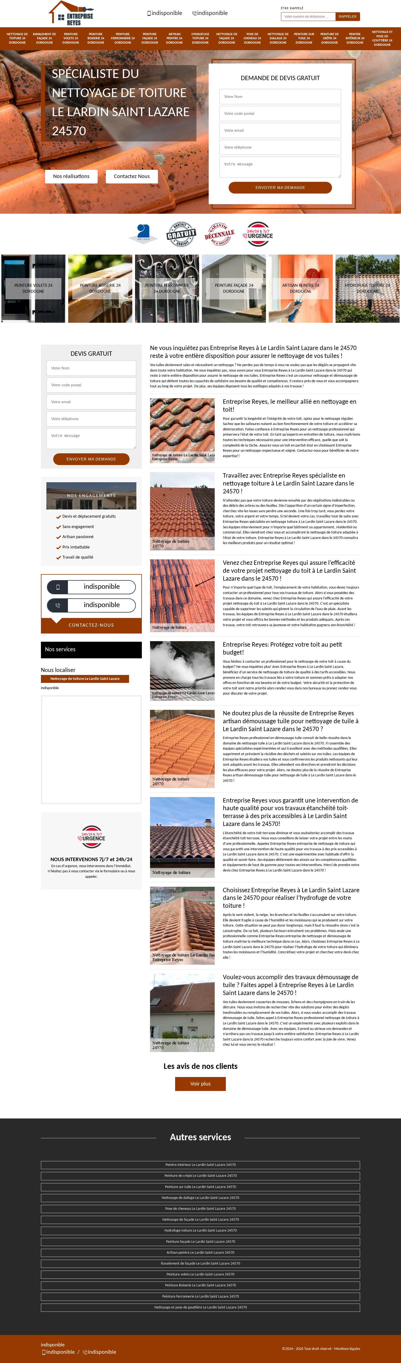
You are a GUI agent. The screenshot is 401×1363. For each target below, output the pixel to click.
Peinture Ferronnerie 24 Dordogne (123, 38)
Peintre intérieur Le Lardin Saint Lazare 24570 (201, 1165)
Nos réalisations (71, 176)
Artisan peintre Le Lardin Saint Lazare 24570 (200, 1253)
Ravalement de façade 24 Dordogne (44, 38)
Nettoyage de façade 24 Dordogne (226, 38)
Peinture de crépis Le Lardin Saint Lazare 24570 (200, 1176)
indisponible (167, 13)
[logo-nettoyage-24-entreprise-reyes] (72, 13)
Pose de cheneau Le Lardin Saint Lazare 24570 (200, 1209)
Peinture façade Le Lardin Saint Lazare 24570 (200, 1242)
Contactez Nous (132, 176)
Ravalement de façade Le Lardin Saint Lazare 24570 (200, 1264)
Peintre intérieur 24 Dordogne (355, 38)
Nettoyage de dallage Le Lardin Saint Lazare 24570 (200, 1198)
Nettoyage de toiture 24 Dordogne (17, 38)
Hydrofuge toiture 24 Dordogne (200, 38)
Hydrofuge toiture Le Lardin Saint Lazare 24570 (200, 1231)
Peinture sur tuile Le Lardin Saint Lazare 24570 (200, 1187)
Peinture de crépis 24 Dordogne (330, 38)
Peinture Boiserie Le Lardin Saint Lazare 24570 (200, 1285)
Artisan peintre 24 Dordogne (174, 38)
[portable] (58, 587)
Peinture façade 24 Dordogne (150, 38)
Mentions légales (347, 1349)
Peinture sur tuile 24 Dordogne (304, 38)
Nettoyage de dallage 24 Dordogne (278, 38)
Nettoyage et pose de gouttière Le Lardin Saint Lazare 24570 (200, 1307)
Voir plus (200, 1084)
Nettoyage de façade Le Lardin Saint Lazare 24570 (200, 1220)
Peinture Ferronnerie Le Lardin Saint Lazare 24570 (200, 1297)
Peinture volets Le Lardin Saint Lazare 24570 (200, 1274)
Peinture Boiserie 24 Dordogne (96, 38)
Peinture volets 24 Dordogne (70, 38)
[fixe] (58, 605)
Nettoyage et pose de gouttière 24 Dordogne (382, 39)
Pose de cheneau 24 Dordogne (252, 38)
